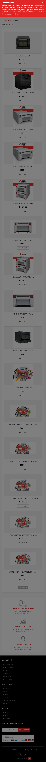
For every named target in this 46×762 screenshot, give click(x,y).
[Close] (42, 2)
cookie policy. (17, 14)
